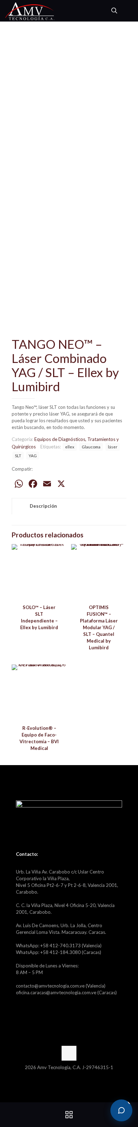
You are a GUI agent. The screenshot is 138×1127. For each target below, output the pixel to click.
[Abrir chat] (121, 1110)
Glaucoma (91, 446)
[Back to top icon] (69, 1053)
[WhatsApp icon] (58, 1077)
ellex (69, 446)
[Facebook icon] (65, 1077)
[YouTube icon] (72, 1077)
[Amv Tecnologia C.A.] (29, 10)
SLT (18, 455)
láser (112, 446)
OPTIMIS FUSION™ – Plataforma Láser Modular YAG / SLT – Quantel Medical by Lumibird (99, 627)
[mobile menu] (128, 11)
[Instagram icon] (80, 1077)
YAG (33, 455)
